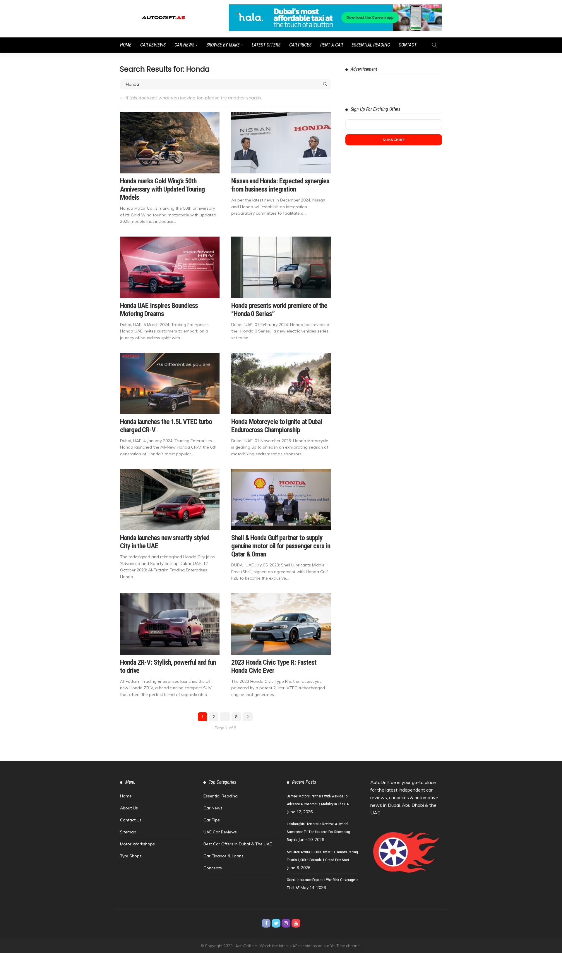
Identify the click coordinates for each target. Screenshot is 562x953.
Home (125, 45)
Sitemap (128, 832)
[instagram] (286, 923)
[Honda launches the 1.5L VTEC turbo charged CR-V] (170, 383)
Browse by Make (223, 45)
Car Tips (211, 820)
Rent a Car (331, 45)
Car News (184, 45)
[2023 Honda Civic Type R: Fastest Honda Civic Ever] (281, 624)
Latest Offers (266, 45)
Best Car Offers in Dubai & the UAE (237, 844)
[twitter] (276, 923)
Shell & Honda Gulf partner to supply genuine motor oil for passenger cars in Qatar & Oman (280, 546)
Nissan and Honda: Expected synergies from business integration (280, 185)
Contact (408, 45)
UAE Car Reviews (220, 832)
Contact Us (131, 820)
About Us (129, 808)
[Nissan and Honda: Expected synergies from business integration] (281, 142)
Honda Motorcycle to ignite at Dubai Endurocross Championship (276, 426)
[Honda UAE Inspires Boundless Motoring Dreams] (170, 267)
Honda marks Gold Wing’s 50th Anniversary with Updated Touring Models (162, 189)
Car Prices (300, 45)
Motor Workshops (137, 844)
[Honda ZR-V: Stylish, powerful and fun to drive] (170, 624)
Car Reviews (153, 45)
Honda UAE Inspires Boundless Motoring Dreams (159, 309)
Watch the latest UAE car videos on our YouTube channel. (310, 945)
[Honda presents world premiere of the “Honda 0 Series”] (281, 267)
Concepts (212, 868)
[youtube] (296, 923)
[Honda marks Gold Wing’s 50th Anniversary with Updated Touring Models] (170, 142)
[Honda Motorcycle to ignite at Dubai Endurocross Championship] (281, 383)
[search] (434, 45)
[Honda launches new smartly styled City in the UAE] (170, 499)
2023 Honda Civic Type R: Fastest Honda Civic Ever (273, 666)
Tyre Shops (131, 856)
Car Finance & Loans (223, 856)
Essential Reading (371, 45)
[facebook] (266, 923)
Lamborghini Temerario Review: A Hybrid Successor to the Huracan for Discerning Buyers (318, 832)
